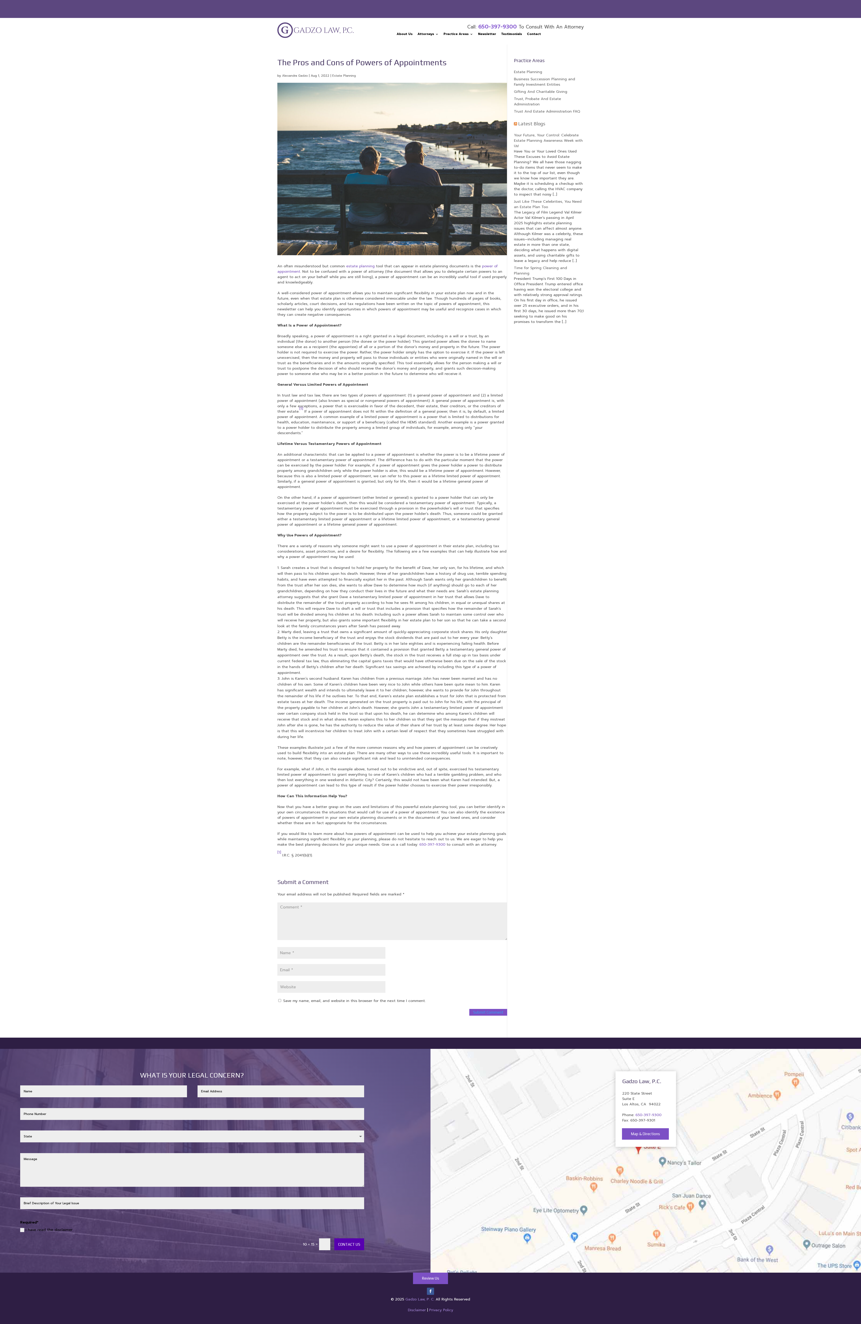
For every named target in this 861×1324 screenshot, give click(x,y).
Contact (534, 34)
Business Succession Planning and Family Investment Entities (544, 81)
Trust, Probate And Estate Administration (537, 101)
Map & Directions (645, 1134)
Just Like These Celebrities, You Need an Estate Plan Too (548, 204)
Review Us (430, 1278)
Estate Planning (344, 75)
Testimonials (511, 34)
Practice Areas (456, 34)
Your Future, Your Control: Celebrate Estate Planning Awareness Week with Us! (548, 141)
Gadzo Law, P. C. (420, 1299)
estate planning (360, 266)
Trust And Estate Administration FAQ (547, 111)
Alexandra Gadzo (295, 75)
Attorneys (425, 34)
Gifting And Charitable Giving (540, 91)
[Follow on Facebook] (430, 1291)
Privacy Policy (441, 1310)
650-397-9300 (497, 27)
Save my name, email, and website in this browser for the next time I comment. (354, 1001)
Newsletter (487, 34)
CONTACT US (349, 1244)
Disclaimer (417, 1310)
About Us (405, 34)
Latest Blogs (531, 123)
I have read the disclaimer (49, 1230)
